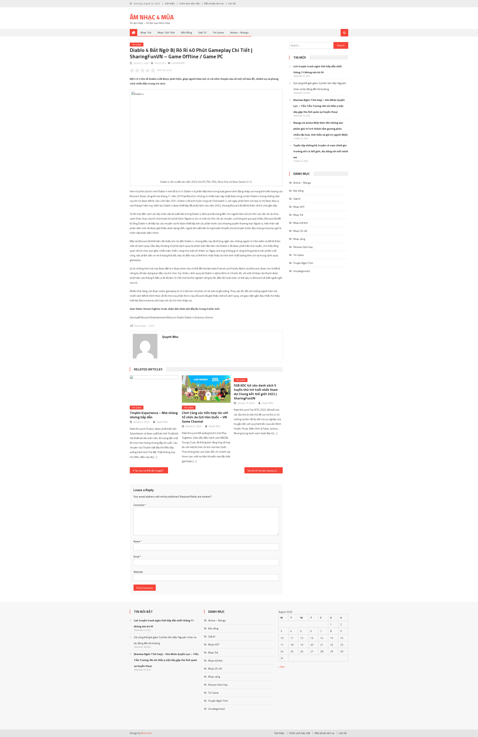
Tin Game (218, 32)
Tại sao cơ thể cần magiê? (149, 470)
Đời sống (186, 32)
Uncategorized (301, 271)
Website (138, 572)
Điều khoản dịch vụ (214, 3)
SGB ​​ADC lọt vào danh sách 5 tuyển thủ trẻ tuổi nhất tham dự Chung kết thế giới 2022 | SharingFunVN (256, 392)
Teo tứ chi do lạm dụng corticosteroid (265, 470)
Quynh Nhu (160, 63)
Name (138, 541)
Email (137, 556)
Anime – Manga (239, 32)
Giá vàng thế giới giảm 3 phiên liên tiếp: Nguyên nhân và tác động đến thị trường (319, 86)
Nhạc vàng (299, 239)
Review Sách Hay (303, 247)
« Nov (281, 667)
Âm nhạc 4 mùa (152, 17)
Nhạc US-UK (300, 231)
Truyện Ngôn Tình (303, 263)
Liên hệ (232, 3)
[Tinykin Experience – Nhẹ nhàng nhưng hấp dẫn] (154, 389)
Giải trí (202, 32)
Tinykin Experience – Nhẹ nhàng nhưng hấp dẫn (154, 415)
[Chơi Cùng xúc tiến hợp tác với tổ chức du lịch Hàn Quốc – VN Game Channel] (206, 389)
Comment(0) (177, 63)
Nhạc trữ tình (166, 32)
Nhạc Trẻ (145, 32)
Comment (140, 505)
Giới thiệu (170, 3)
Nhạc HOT (299, 207)
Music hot (146, 733)
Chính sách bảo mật (189, 3)
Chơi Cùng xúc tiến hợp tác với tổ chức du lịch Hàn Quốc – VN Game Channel (205, 417)
